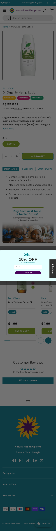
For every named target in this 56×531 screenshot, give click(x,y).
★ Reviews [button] (52, 268)
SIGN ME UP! (28, 272)
